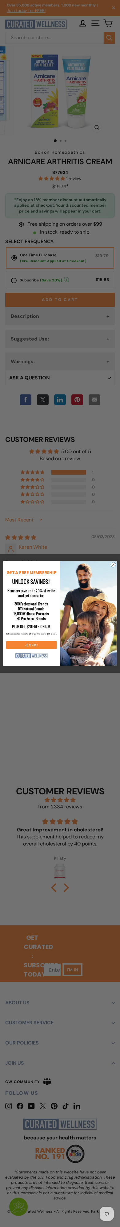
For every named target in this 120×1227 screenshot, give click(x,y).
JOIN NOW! (31, 645)
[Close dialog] (113, 564)
